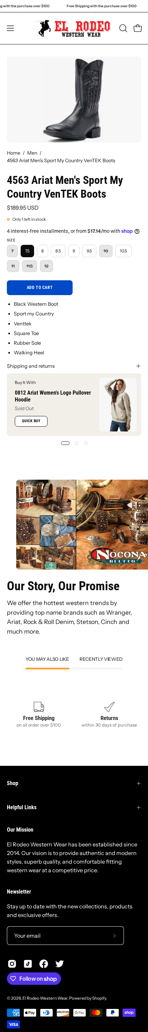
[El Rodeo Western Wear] (74, 28)
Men (32, 153)
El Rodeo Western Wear (44, 998)
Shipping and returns (31, 366)
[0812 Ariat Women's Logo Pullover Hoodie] (118, 404)
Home (13, 153)
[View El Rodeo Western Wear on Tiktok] (28, 964)
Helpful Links (21, 807)
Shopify (99, 998)
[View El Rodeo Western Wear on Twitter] (59, 964)
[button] (122, 28)
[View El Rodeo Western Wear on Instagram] (12, 964)
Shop (12, 783)
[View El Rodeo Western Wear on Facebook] (44, 964)
